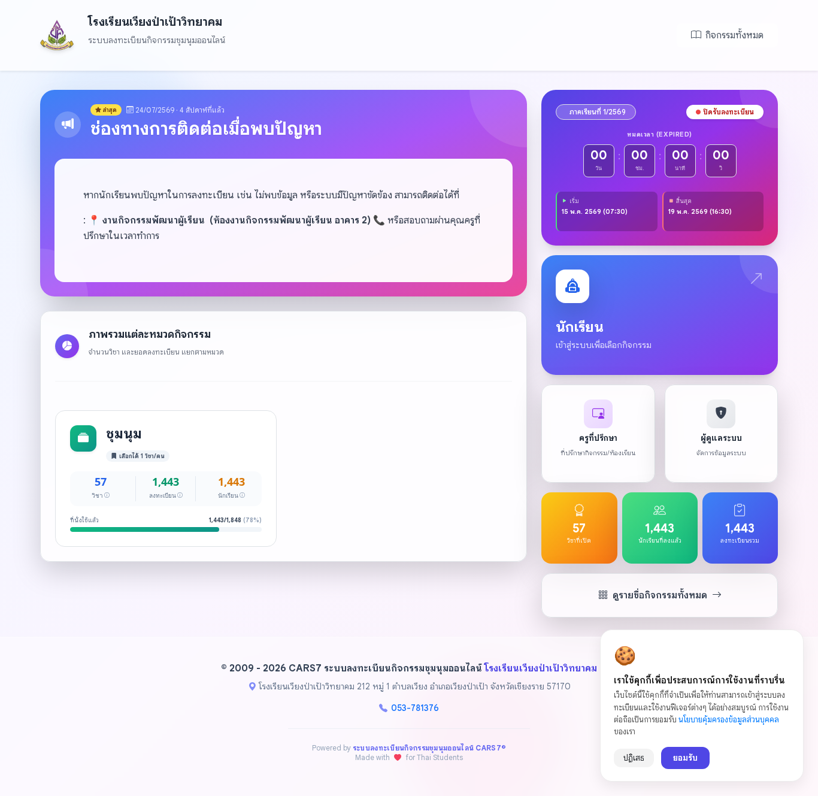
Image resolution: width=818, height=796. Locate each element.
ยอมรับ (685, 757)
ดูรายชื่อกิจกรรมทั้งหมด (660, 595)
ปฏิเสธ (633, 758)
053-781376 (415, 708)
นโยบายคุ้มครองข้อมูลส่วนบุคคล (728, 720)
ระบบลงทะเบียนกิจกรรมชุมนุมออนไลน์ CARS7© (430, 747)
